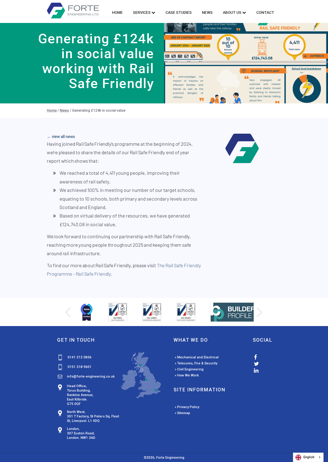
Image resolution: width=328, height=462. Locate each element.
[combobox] (308, 457)
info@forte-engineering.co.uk (91, 376)
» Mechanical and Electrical (197, 357)
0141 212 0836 (79, 357)
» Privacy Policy (187, 407)
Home (117, 12)
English (308, 457)
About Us (232, 12)
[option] (76, 312)
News (207, 12)
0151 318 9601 (79, 367)
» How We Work (187, 375)
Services (142, 12)
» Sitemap (182, 413)
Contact (265, 12)
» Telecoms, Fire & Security (196, 363)
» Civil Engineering (189, 369)
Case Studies (179, 12)
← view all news (61, 136)
